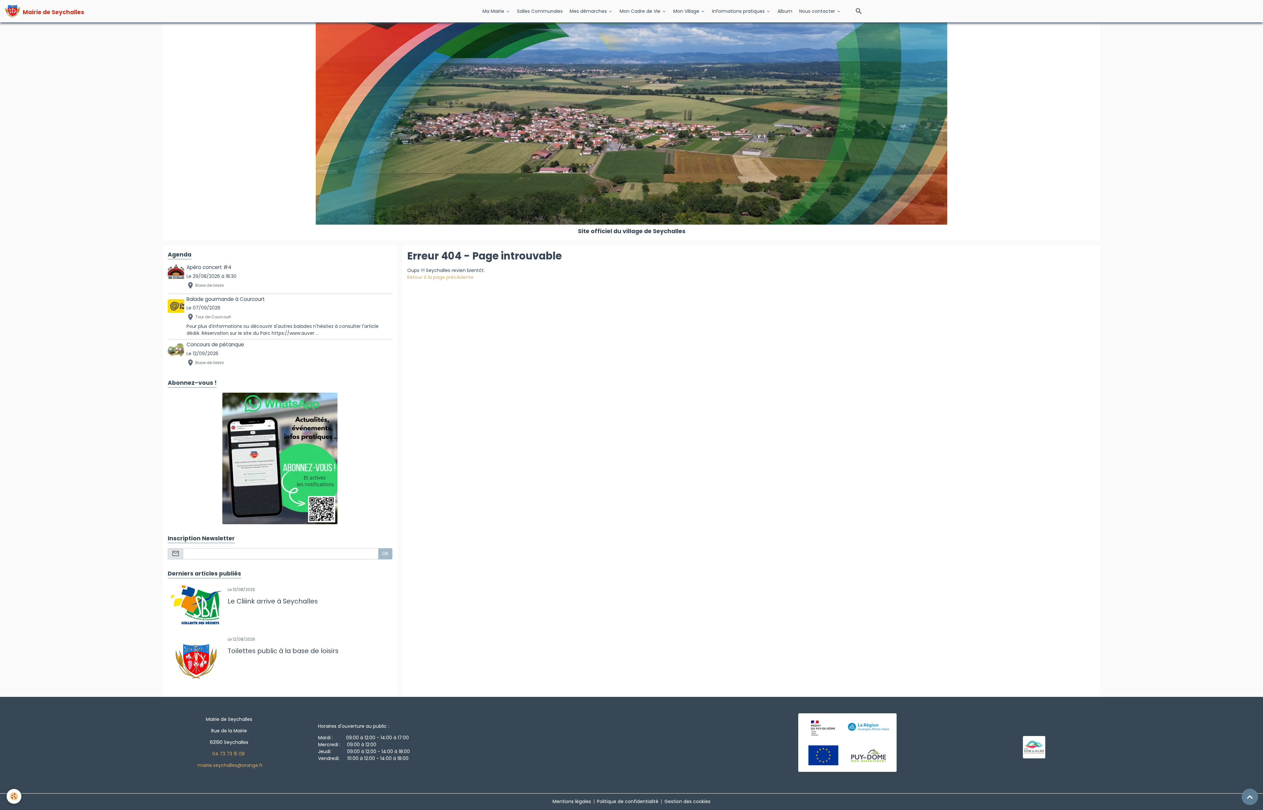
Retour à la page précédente (440, 277)
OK (385, 553)
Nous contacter (817, 11)
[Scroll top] (1250, 797)
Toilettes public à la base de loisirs (283, 651)
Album (785, 11)
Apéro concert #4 (209, 267)
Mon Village (687, 11)
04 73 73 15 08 (228, 753)
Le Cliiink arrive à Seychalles (273, 601)
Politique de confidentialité (627, 801)
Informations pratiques (739, 11)
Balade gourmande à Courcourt (225, 299)
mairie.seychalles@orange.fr (230, 765)
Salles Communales (540, 11)
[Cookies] (14, 796)
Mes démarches (589, 11)
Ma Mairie (494, 11)
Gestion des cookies (687, 801)
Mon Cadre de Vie (641, 11)
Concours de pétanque (215, 344)
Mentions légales (572, 801)
